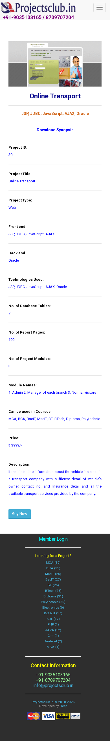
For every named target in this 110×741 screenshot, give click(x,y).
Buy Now (19, 513)
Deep (63, 706)
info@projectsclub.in (53, 685)
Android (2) (53, 641)
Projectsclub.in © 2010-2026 (53, 702)
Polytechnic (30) (53, 602)
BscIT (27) (53, 579)
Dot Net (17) (53, 613)
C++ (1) (53, 636)
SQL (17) (53, 619)
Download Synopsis (55, 130)
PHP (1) (53, 624)
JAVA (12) (53, 630)
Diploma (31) (53, 596)
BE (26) (53, 585)
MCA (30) (53, 563)
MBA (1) (53, 647)
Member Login (53, 539)
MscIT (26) (53, 574)
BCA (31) (53, 568)
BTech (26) (53, 591)
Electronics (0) (53, 607)
